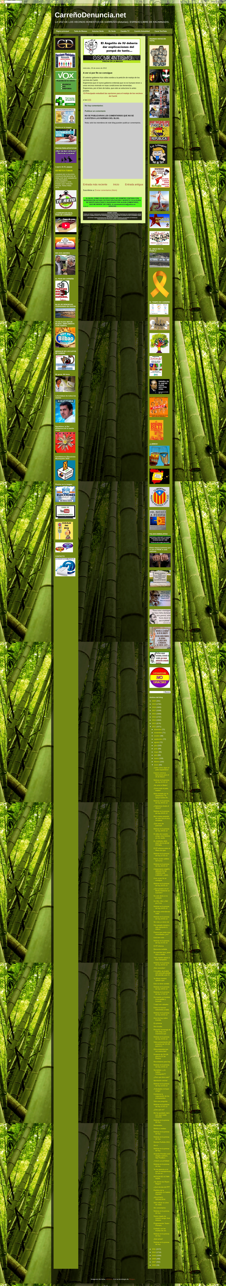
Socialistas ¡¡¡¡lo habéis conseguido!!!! (160, 1072)
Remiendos (158, 1125)
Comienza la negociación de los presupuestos (161, 1096)
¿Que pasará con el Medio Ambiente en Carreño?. (162, 891)
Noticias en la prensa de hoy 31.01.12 (161, 781)
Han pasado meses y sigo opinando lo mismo (161, 927)
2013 (154, 723)
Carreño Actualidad (142, 31)
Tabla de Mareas (80, 31)
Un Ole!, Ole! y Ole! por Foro (161, 902)
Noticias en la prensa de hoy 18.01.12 (161, 988)
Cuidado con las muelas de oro (160, 1229)
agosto (156, 742)
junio (156, 749)
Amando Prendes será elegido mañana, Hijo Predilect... (162, 1156)
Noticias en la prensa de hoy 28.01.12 (161, 830)
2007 (154, 1262)
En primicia (158, 1023)
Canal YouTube (161, 31)
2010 (154, 1252)
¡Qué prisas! (158, 1239)
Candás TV (125, 31)
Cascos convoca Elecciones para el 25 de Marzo (161, 775)
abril (155, 755)
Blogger (132, 1279)
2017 (154, 710)
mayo (156, 752)
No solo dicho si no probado (161, 897)
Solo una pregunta (160, 1101)
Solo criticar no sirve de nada (161, 1204)
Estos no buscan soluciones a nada (161, 1009)
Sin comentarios (160, 1208)
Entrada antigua (134, 184)
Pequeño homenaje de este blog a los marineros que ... (162, 1032)
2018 (154, 707)
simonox (109, 1279)
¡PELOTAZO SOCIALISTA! (159, 1198)
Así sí (156, 1145)
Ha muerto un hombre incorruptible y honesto (162, 999)
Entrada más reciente (95, 184)
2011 (154, 1249)
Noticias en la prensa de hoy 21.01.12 (161, 942)
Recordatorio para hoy (162, 1062)
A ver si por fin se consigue (160, 879)
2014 (154, 720)
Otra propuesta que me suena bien (161, 1050)
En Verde (112, 31)
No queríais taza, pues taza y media (162, 953)
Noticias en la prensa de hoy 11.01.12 (161, 1105)
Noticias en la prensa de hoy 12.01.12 (161, 1085)
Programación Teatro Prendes (161, 1224)
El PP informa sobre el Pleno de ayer (162, 849)
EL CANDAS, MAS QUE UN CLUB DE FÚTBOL (161, 843)
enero (156, 765)
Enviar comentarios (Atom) (106, 190)
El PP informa (159, 946)
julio (155, 745)
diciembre (157, 729)
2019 (154, 704)
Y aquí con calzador (161, 1004)
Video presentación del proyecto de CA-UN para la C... (162, 1044)
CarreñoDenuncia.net (90, 15)
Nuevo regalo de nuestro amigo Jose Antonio (162, 1218)
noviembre (158, 733)
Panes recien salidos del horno (161, 860)
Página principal (62, 31)
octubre (157, 736)
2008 (154, 1259)
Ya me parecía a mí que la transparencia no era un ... (162, 1171)
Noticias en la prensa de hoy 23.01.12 (161, 918)
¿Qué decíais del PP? (162, 1187)
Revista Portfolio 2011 (162, 1142)
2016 (154, 714)
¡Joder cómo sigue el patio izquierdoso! (161, 769)
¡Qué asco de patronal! (159, 825)
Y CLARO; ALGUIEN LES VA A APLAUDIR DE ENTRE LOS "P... (162, 973)
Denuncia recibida (160, 949)
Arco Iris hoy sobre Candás (161, 1019)
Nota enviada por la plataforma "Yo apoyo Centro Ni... (161, 796)
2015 (154, 717)
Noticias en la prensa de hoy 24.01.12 (161, 907)
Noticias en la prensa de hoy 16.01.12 (161, 1014)
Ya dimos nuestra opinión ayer (160, 979)
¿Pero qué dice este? (162, 1077)
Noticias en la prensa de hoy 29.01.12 (161, 812)
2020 (154, 701)
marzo (156, 758)
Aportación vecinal (160, 1080)
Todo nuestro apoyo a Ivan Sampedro (162, 959)
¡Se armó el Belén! (160, 785)
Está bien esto (159, 937)
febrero (156, 762)
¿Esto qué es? (159, 1110)
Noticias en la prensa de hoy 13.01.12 (161, 1066)
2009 (154, 1255)
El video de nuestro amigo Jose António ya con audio (162, 836)
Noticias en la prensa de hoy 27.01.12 (161, 854)
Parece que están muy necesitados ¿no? (162, 933)
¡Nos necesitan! (159, 968)
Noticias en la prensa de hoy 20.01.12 (161, 964)
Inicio (116, 184)
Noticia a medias (160, 1128)
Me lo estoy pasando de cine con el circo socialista (162, 818)
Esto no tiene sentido (161, 984)
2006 (154, 1265)
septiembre (158, 739)
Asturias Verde (98, 31)
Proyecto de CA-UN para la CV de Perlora (161, 1056)
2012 (154, 727)
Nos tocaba (158, 1026)
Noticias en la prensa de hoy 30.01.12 (161, 802)
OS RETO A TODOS (64, 171)
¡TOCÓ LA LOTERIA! (161, 1161)
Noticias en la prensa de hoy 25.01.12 (161, 884)
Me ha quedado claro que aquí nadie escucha (162, 1115)
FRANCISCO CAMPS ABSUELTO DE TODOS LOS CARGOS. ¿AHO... (162, 872)
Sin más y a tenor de (161, 922)
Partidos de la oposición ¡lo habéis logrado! (162, 1192)
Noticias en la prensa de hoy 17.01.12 (161, 993)
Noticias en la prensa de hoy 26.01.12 (161, 865)
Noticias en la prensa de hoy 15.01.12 (161, 1038)
